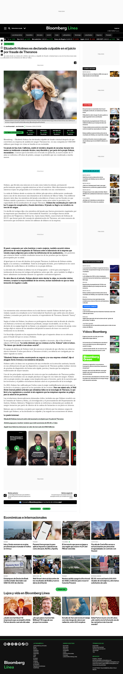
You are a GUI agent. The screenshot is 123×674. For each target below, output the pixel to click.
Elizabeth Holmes (35, 508)
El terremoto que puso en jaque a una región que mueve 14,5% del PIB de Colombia (75, 546)
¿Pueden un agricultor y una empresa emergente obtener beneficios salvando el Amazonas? (95, 366)
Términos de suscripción (99, 649)
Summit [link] (49, 35)
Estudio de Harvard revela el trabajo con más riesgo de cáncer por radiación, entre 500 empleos (76, 620)
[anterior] (5, 495)
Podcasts (65, 655)
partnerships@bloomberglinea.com (102, 660)
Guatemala (36, 667)
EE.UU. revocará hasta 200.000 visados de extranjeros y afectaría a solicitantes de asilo (105, 580)
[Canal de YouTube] (12, 644)
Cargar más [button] (61, 589)
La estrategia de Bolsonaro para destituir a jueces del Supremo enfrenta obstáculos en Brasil (19, 496)
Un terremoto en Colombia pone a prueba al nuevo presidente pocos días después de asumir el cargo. (95, 344)
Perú (34, 656)
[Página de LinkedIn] (19, 644)
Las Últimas (46, 508)
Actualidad (9, 44)
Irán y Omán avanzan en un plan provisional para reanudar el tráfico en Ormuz (17, 546)
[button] (75, 62)
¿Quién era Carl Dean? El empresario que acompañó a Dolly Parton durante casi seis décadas (17, 620)
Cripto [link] (57, 35)
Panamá (35, 660)
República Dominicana (39, 666)
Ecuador (35, 658)
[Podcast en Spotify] (26, 644)
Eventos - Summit (97, 658)
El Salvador (36, 664)
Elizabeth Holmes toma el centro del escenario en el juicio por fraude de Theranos (34, 419)
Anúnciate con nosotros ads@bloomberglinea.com (106, 662)
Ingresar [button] (116, 28)
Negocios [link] (99, 35)
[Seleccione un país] (24, 28)
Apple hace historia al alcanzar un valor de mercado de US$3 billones (29, 427)
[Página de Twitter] (8, 644)
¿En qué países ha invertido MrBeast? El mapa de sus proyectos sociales (43, 620)
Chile (34, 655)
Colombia (36, 652)
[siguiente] (75, 495)
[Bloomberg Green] (101, 357)
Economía (65, 645)
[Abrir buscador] (9, 28)
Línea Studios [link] (88, 35)
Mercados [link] (39, 35)
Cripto (64, 652)
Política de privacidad (98, 647)
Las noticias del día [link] (17, 35)
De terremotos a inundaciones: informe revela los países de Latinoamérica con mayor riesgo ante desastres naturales (96, 378)
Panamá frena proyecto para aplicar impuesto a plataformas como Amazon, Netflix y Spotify (45, 546)
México (35, 649)
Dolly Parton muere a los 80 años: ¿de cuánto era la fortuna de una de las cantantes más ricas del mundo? (105, 621)
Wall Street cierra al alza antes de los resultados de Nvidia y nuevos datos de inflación (94, 179)
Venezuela (36, 653)
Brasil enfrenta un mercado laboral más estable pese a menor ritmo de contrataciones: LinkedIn (96, 301)
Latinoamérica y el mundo (40, 645)
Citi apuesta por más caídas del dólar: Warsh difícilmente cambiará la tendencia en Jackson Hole (96, 193)
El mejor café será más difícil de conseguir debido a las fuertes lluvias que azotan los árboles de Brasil (94, 372)
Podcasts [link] (108, 35)
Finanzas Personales (68, 653)
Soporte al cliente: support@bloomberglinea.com (105, 663)
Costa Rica (36, 663)
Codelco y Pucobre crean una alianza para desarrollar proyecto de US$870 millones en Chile (95, 140)
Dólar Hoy (65, 649)
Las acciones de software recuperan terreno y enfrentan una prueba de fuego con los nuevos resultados (96, 269)
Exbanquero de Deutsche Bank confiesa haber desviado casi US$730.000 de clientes (16, 580)
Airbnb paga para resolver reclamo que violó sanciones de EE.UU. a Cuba (30, 423)
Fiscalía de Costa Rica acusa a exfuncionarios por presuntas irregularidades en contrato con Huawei (103, 547)
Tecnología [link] (78, 35)
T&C (94, 652)
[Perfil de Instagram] (15, 644)
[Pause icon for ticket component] (5, 39)
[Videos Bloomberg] (101, 332)
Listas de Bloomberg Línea (70, 656)
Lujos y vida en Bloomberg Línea (27, 593)
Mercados (65, 647)
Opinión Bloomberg (90, 306)
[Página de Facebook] (5, 644)
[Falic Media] (108, 31)
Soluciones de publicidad (99, 665)
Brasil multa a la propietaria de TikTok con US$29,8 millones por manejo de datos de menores (94, 122)
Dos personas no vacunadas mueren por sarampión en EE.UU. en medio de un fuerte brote (61, 496)
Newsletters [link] (29, 35)
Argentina (35, 650)
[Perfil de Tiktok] (23, 644)
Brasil (34, 647)
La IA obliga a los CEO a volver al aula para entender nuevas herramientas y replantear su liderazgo (96, 278)
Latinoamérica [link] (66, 35)
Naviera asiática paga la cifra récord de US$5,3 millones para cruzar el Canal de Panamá (76, 580)
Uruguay (35, 661)
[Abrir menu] (5, 28)
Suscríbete (95, 645)
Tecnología (95, 650)
